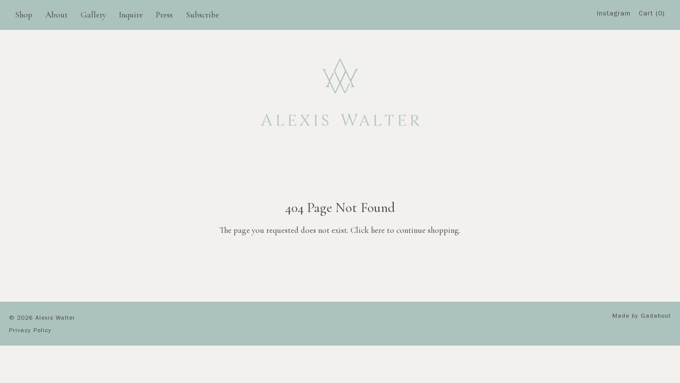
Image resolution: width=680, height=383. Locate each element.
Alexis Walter (55, 319)
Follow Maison (617, 69)
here (378, 230)
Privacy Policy (30, 331)
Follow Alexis (617, 49)
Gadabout (656, 317)
